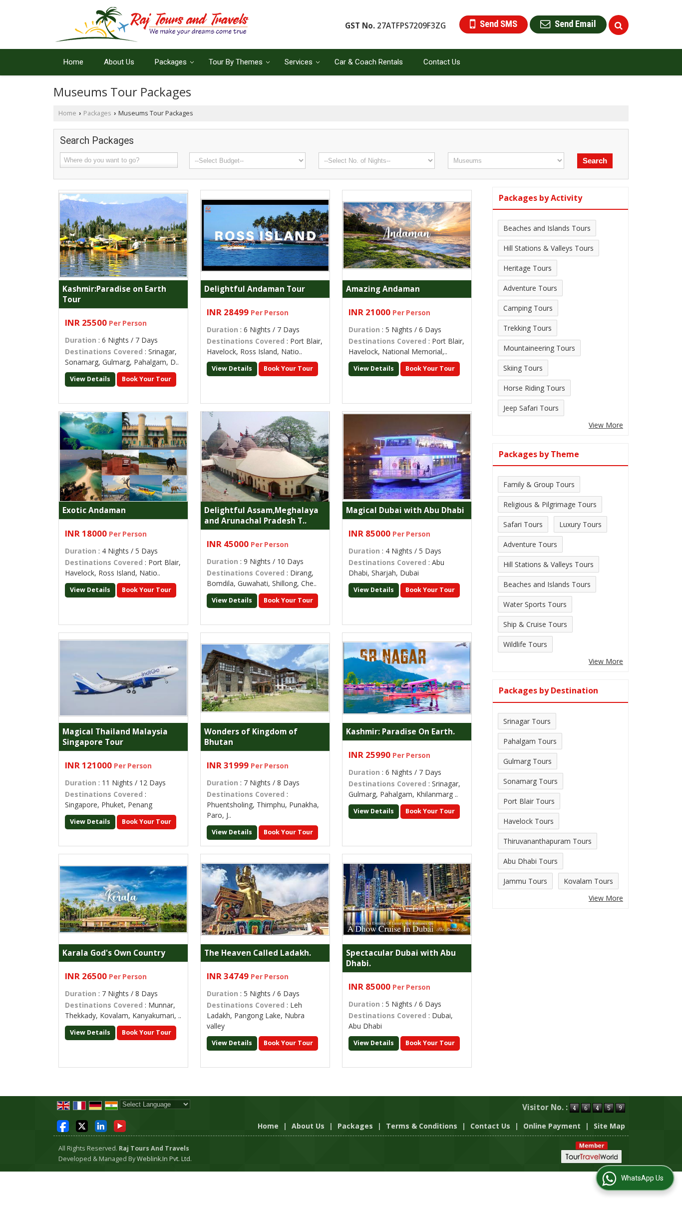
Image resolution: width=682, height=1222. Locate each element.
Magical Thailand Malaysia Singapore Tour (115, 736)
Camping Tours (528, 308)
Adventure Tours (530, 288)
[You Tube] (120, 1125)
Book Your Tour (146, 379)
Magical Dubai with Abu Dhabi (405, 510)
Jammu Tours (525, 881)
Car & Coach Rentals (369, 61)
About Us (119, 61)
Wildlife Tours (525, 644)
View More (606, 425)
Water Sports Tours (535, 604)
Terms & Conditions (421, 1126)
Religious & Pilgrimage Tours (550, 504)
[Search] (619, 25)
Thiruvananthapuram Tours (547, 841)
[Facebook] (63, 1125)
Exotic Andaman (94, 510)
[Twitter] (82, 1125)
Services (299, 61)
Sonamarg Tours (530, 781)
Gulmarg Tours (527, 761)
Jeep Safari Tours (531, 408)
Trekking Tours (527, 328)
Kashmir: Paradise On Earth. (400, 731)
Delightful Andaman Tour (254, 289)
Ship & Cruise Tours (535, 624)
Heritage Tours (527, 268)
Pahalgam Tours (530, 741)
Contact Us (441, 61)
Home (73, 61)
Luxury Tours (580, 524)
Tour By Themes (236, 61)
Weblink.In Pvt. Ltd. (164, 1159)
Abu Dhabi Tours (530, 861)
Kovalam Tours (588, 881)
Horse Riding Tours (534, 388)
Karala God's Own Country (113, 953)
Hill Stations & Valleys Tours (548, 248)
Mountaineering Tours (539, 348)
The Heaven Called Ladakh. (257, 953)
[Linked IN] (101, 1125)
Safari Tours (523, 524)
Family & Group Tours (539, 484)
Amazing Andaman (383, 289)
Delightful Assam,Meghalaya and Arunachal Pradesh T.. (261, 515)
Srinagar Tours (527, 721)
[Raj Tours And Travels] (152, 24)
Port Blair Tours (529, 801)
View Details (90, 379)
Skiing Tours (523, 368)
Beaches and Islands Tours (547, 228)
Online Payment (552, 1126)
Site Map (609, 1126)
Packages (171, 61)
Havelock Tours (528, 821)
